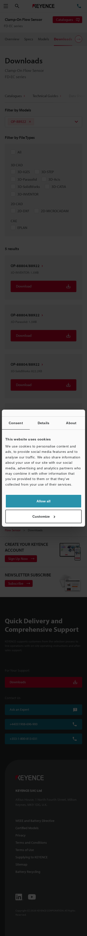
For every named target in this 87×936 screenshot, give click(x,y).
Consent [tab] (16, 423)
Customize (41, 516)
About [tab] (71, 423)
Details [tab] (43, 423)
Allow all (43, 501)
